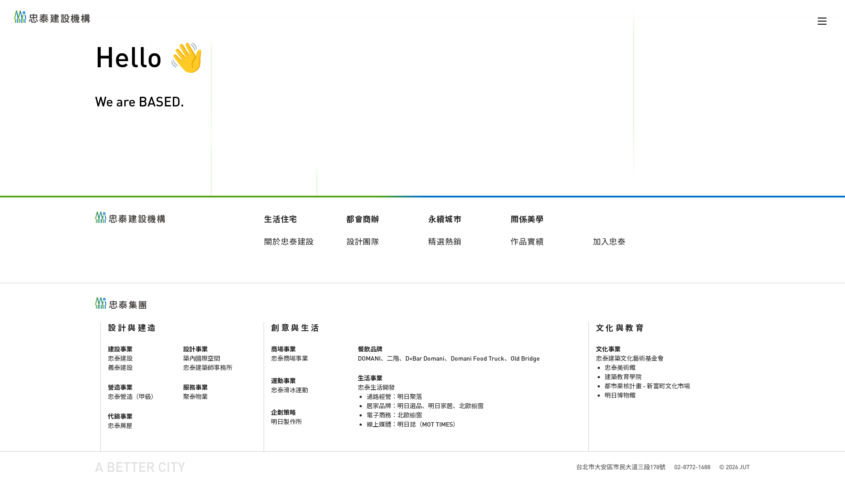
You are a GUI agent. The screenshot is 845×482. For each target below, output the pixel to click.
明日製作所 (286, 421)
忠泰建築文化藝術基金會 (630, 358)
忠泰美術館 (620, 367)
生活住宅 (281, 219)
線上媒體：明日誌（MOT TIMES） (413, 424)
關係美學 (527, 219)
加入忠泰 (609, 241)
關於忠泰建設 (289, 241)
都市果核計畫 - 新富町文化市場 (647, 386)
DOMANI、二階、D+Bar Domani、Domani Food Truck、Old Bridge (449, 358)
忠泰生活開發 (376, 387)
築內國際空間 (201, 358)
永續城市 (445, 219)
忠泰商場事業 (289, 358)
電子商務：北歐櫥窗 (394, 415)
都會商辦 (363, 219)
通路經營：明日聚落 (394, 396)
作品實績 (527, 241)
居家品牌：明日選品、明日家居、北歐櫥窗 (425, 405)
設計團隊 (363, 241)
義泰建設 (120, 367)
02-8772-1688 (692, 467)
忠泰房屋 (120, 425)
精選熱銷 (445, 241)
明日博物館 (620, 395)
